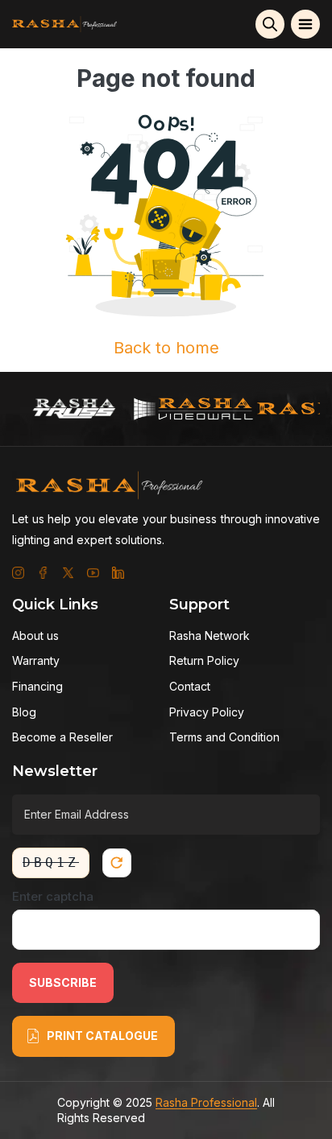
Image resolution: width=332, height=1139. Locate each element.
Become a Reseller (62, 737)
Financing (37, 686)
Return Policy (204, 660)
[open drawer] (305, 24)
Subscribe (63, 982)
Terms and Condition (224, 737)
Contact (189, 686)
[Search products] (269, 24)
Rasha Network (209, 635)
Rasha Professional (206, 1102)
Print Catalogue (102, 1035)
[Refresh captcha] (116, 862)
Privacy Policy (206, 712)
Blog (24, 712)
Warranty (36, 660)
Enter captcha (52, 896)
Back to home (166, 347)
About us (35, 635)
